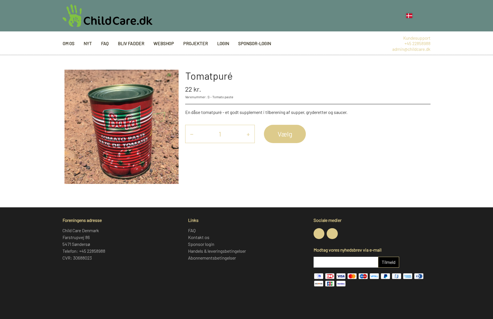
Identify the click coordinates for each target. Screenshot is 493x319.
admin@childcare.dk (411, 49)
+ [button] (248, 134)
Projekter (195, 43)
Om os (68, 43)
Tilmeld (388, 262)
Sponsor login (201, 244)
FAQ (105, 43)
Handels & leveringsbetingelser (217, 251)
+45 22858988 (417, 43)
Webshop (163, 43)
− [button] (191, 134)
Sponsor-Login (254, 43)
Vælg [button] (285, 134)
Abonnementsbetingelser (212, 257)
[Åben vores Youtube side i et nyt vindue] (332, 233)
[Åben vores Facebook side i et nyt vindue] (319, 233)
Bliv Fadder (131, 43)
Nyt (88, 43)
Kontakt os (198, 237)
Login (223, 43)
